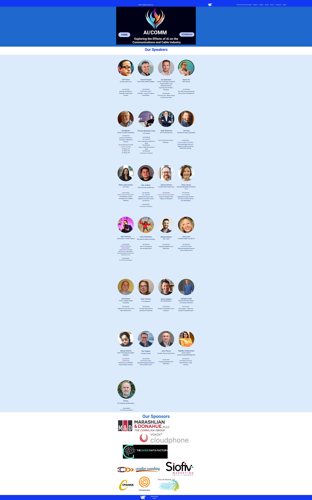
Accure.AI (126, 355)
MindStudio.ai (168, 301)
